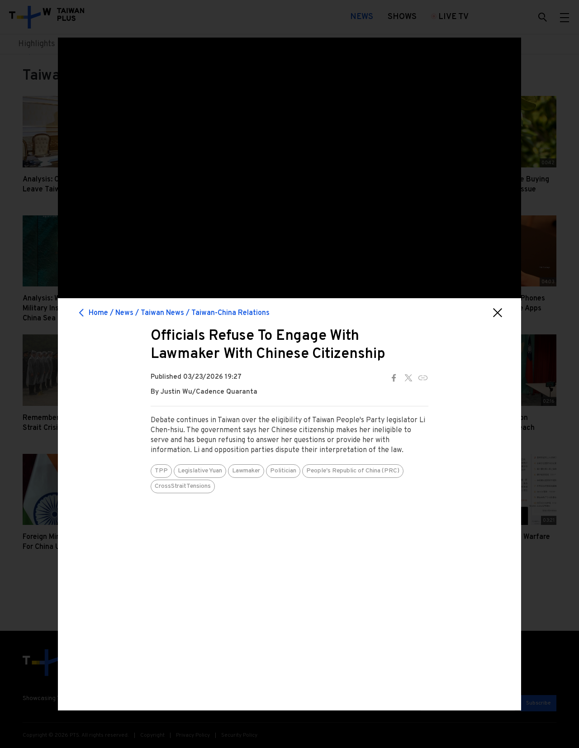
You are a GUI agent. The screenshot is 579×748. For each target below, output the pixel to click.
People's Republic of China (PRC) (352, 471)
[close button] (497, 312)
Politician (283, 471)
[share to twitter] (408, 377)
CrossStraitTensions (183, 486)
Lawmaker (246, 471)
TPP (161, 471)
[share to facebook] (394, 377)
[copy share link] (423, 377)
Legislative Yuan (200, 471)
